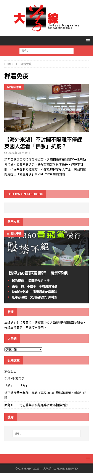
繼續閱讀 (59, 174)
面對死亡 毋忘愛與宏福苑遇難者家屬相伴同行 (36, 405)
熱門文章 (14, 222)
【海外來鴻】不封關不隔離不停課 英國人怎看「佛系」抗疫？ (45, 143)
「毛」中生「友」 (16, 386)
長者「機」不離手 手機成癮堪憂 (34, 286)
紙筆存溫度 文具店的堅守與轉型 (34, 297)
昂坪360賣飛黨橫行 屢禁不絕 (38, 273)
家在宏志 (10, 371)
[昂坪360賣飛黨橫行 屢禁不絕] (46, 264)
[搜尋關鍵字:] (46, 50)
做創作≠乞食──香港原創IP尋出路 (34, 292)
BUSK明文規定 (14, 378)
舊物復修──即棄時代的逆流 (31, 281)
